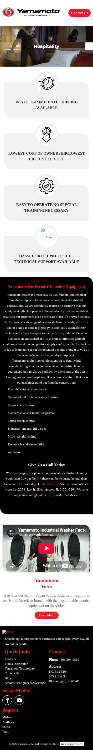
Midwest (8, 717)
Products (10, 659)
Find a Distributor (16, 663)
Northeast (8, 722)
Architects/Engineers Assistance (25, 683)
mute (89, 46)
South (6, 727)
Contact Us (79, 13)
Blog (8, 678)
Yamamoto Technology (20, 668)
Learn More (46, 615)
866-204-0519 (49, 484)
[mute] (46, 46)
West (5, 731)
